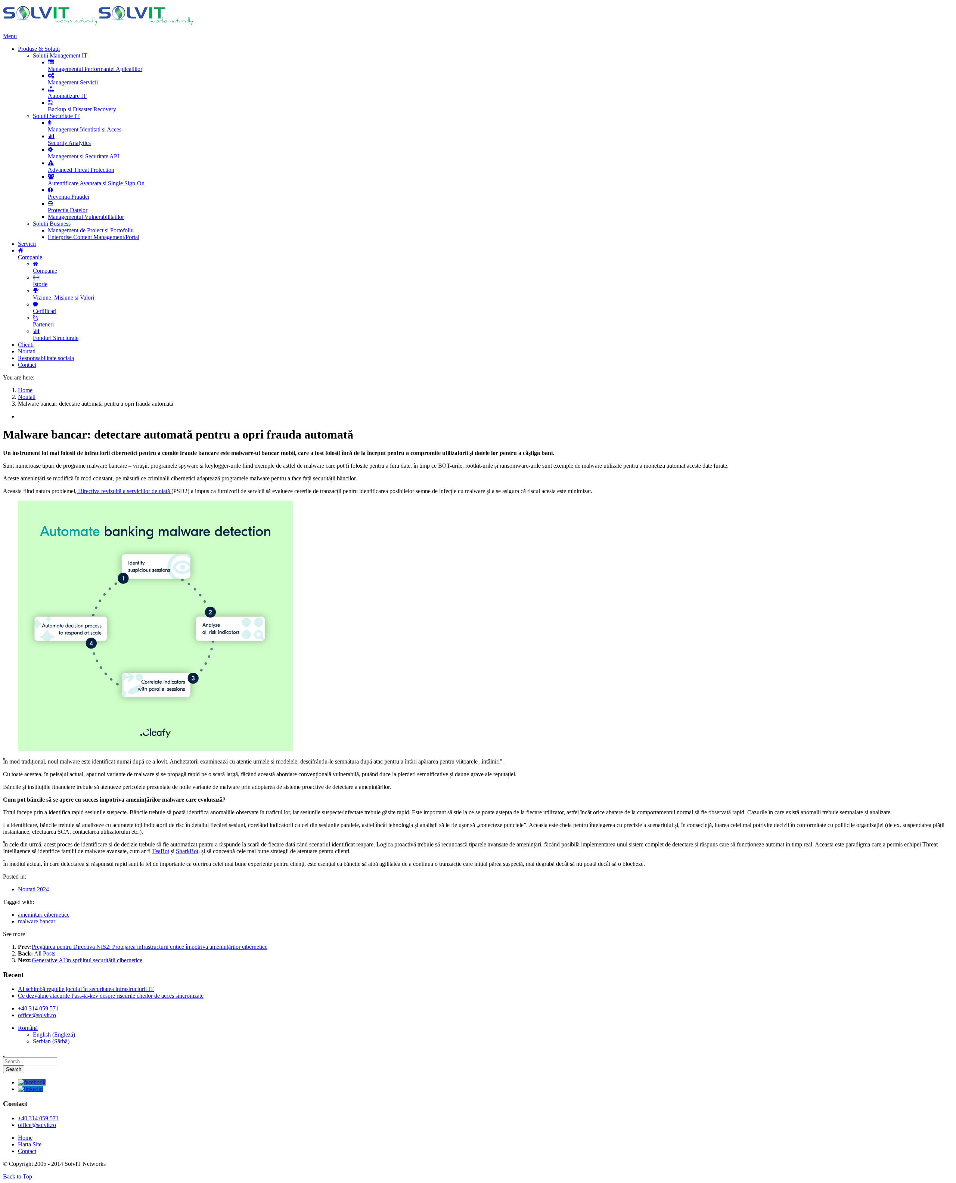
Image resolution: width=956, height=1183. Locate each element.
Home (25, 1137)
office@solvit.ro (37, 1015)
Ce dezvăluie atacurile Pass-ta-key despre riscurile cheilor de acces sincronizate (111, 995)
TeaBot (160, 851)
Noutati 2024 (33, 889)
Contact (27, 1151)
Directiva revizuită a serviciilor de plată (124, 491)
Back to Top (17, 1176)
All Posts (44, 953)
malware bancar (36, 921)
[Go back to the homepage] (98, 23)
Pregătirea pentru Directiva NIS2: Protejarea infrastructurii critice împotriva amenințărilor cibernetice (149, 947)
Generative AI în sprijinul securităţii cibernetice (87, 960)
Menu (10, 36)
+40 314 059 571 (38, 1008)
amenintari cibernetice (43, 914)
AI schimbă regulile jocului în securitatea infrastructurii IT (86, 989)
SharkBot (187, 851)
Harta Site (29, 1144)
